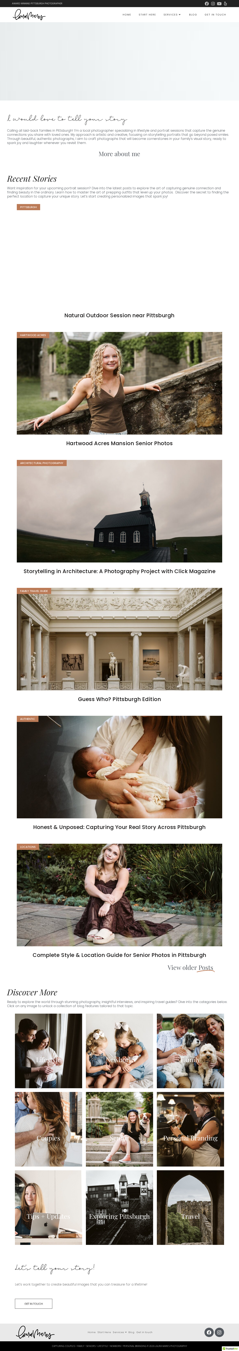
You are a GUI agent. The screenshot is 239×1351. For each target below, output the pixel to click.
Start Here (104, 1332)
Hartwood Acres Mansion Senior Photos (119, 443)
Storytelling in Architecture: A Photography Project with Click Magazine (119, 571)
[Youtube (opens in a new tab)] (219, 4)
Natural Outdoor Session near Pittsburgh (119, 315)
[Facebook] (209, 1332)
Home (92, 1332)
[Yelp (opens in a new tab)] (225, 4)
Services (119, 1332)
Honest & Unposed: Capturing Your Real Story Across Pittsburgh (119, 827)
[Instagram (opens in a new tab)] (213, 4)
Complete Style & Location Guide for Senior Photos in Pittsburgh (119, 955)
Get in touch (144, 1332)
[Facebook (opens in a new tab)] (207, 4)
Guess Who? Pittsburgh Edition (119, 699)
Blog (131, 1332)
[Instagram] (219, 1332)
